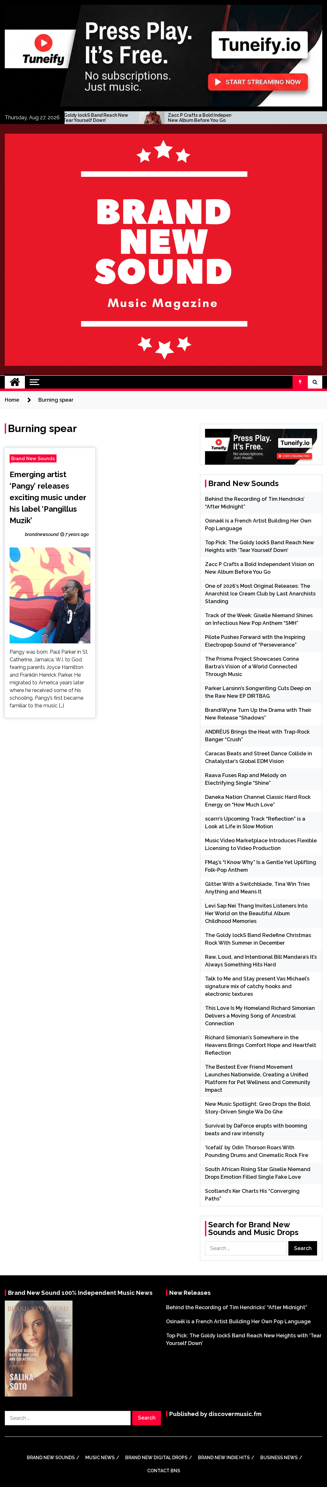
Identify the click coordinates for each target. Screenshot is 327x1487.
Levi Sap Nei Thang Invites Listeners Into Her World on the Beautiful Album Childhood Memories (256, 913)
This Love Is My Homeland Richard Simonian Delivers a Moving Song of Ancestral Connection (260, 1016)
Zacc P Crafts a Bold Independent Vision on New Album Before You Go (166, 118)
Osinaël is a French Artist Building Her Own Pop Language (238, 1321)
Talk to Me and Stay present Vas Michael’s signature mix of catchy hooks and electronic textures (257, 986)
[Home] (15, 382)
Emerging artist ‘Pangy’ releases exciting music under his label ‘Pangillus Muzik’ (48, 497)
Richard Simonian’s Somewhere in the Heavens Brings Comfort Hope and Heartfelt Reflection (260, 1045)
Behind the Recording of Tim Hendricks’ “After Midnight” (236, 1307)
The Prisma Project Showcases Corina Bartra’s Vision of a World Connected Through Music (252, 666)
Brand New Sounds (33, 458)
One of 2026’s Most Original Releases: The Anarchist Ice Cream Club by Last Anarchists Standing (260, 593)
